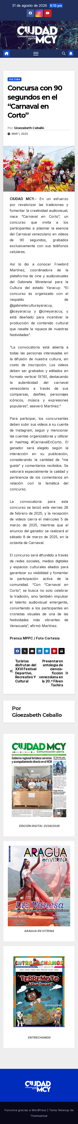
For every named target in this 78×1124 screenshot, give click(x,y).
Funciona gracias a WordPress (26, 1110)
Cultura (14, 79)
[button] (63, 53)
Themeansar (39, 1115)
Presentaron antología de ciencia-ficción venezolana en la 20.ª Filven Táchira (51, 673)
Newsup (63, 1110)
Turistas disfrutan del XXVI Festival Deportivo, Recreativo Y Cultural (25, 671)
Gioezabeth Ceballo (29, 128)
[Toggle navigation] (36, 53)
